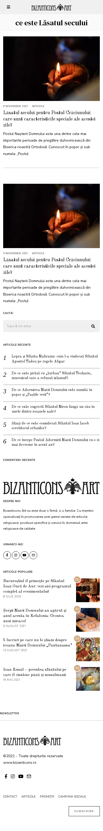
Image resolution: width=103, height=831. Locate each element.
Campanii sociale (72, 796)
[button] (93, 326)
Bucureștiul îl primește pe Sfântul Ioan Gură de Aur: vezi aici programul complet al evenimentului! (37, 586)
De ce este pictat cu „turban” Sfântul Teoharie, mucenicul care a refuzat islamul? (52, 375)
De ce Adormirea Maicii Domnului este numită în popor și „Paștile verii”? (52, 392)
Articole (38, 106)
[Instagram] (16, 555)
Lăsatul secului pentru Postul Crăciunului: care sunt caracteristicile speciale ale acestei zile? (49, 119)
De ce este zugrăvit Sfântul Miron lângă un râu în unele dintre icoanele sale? (53, 409)
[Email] (33, 555)
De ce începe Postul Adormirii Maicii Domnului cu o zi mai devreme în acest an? (55, 442)
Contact (10, 796)
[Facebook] (7, 555)
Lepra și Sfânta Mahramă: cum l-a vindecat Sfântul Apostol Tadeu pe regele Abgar (55, 359)
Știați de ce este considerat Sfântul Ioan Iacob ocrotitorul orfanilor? (50, 426)
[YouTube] (25, 555)
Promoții (47, 796)
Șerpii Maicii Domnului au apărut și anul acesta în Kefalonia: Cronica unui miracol (34, 615)
